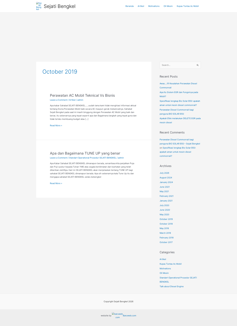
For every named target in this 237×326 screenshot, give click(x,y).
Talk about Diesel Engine (172, 286)
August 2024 (166, 177)
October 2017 (166, 242)
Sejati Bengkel (59, 6)
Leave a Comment (58, 100)
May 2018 (164, 228)
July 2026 (164, 173)
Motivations (154, 6)
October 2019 (166, 219)
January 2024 (166, 182)
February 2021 (166, 196)
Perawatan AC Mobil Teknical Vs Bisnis (82, 95)
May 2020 (164, 214)
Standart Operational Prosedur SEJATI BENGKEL (92, 157)
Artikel (141, 6)
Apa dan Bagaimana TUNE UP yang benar (85, 153)
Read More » (56, 125)
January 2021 (166, 200)
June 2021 (165, 187)
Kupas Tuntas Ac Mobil (188, 6)
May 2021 (164, 191)
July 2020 (164, 205)
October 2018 (166, 223)
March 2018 (165, 233)
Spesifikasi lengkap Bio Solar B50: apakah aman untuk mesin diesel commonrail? (178, 151)
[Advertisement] (118, 33)
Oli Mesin (168, 6)
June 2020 (165, 210)
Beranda (129, 6)
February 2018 (166, 237)
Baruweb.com (129, 315)
